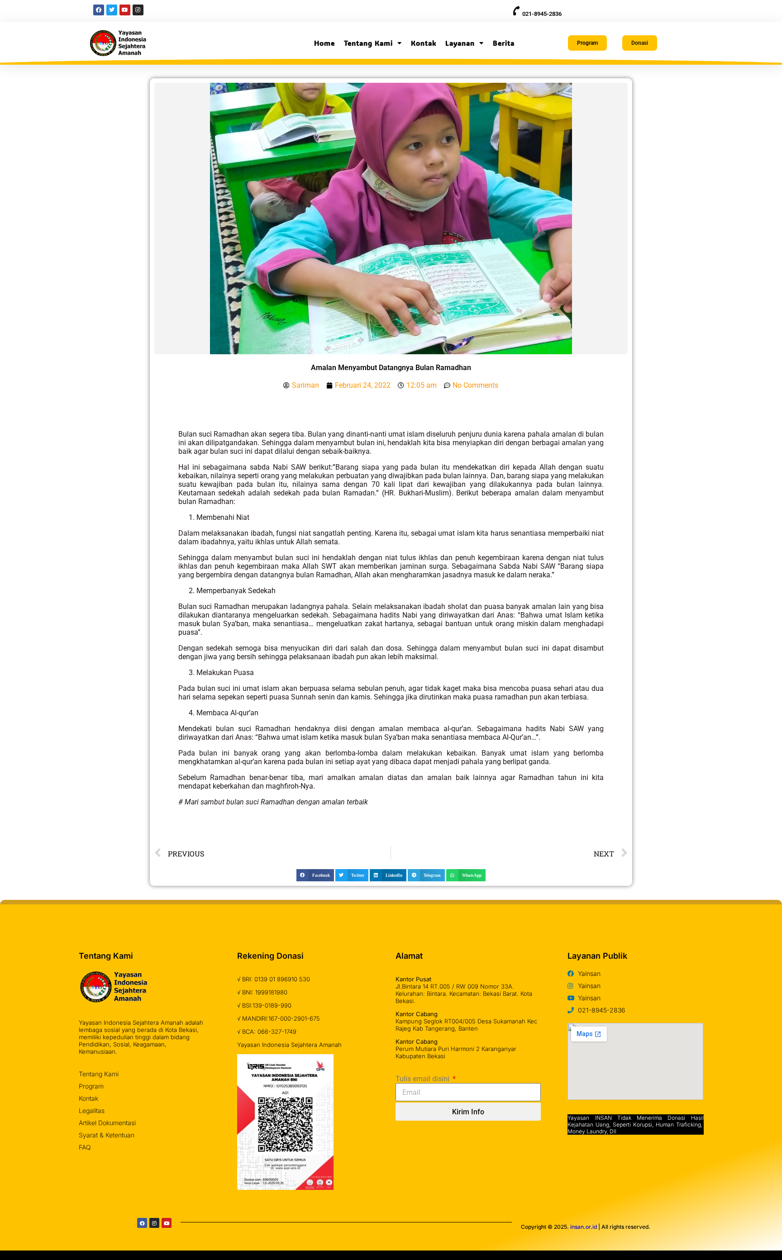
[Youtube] (167, 1223)
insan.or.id (583, 1226)
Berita (504, 43)
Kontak (423, 43)
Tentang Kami (368, 43)
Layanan (460, 43)
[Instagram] (154, 1223)
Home (324, 43)
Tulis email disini (423, 1079)
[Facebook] (142, 1223)
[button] (315, 875)
